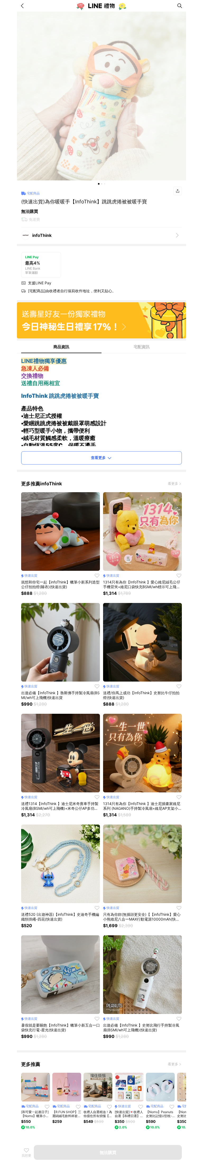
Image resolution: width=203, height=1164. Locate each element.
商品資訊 (61, 346)
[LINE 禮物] (101, 5)
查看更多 (98, 457)
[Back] (23, 6)
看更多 (173, 483)
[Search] (179, 6)
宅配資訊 (142, 346)
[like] (97, 575)
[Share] (177, 191)
